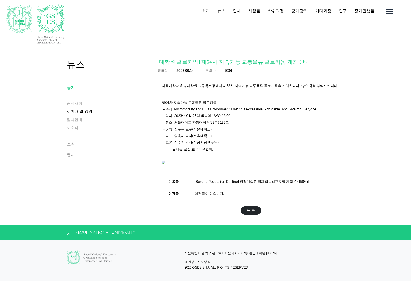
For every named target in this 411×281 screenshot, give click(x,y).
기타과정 (323, 11)
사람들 (254, 11)
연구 (343, 11)
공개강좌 (299, 11)
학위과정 (276, 11)
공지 (71, 87)
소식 (71, 144)
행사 (71, 155)
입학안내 (74, 119)
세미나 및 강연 (79, 111)
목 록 (251, 210)
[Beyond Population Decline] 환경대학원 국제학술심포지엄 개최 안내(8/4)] (252, 181)
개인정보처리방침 (197, 262)
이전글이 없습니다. (209, 193)
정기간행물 (364, 11)
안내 (237, 11)
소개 (206, 11)
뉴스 (221, 11)
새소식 (72, 128)
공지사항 (74, 103)
